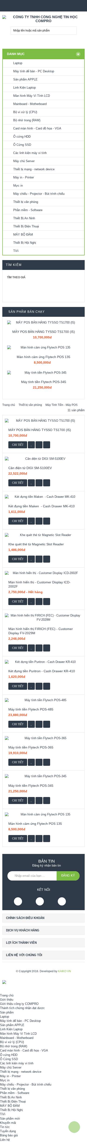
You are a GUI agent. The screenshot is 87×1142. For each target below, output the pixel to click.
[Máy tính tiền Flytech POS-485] (43, 700)
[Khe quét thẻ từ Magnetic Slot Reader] (43, 535)
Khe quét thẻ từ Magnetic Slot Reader (36, 544)
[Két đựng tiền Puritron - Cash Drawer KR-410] (43, 662)
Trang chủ (8, 405)
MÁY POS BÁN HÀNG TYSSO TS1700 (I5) (43, 332)
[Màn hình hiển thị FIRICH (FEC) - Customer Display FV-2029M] (43, 617)
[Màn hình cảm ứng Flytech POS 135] (43, 347)
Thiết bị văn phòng (30, 405)
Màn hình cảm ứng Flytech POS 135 (43, 357)
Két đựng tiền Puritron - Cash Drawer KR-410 (41, 671)
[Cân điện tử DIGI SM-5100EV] (43, 459)
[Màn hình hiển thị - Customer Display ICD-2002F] (43, 573)
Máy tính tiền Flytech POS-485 (30, 709)
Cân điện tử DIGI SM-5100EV (30, 468)
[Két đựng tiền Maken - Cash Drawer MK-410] (43, 497)
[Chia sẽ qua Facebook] (38, 444)
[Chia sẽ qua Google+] (46, 444)
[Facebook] (18, 901)
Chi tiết (17, 444)
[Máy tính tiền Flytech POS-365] (43, 738)
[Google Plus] (62, 901)
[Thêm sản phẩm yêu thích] (31, 444)
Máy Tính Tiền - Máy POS (61, 405)
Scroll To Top (74, 1127)
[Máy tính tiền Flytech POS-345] (43, 373)
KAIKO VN (64, 971)
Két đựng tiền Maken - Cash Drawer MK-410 (42, 506)
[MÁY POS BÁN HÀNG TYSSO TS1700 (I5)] (43, 322)
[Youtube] (40, 901)
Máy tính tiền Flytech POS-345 (43, 382)
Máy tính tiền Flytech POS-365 (30, 747)
